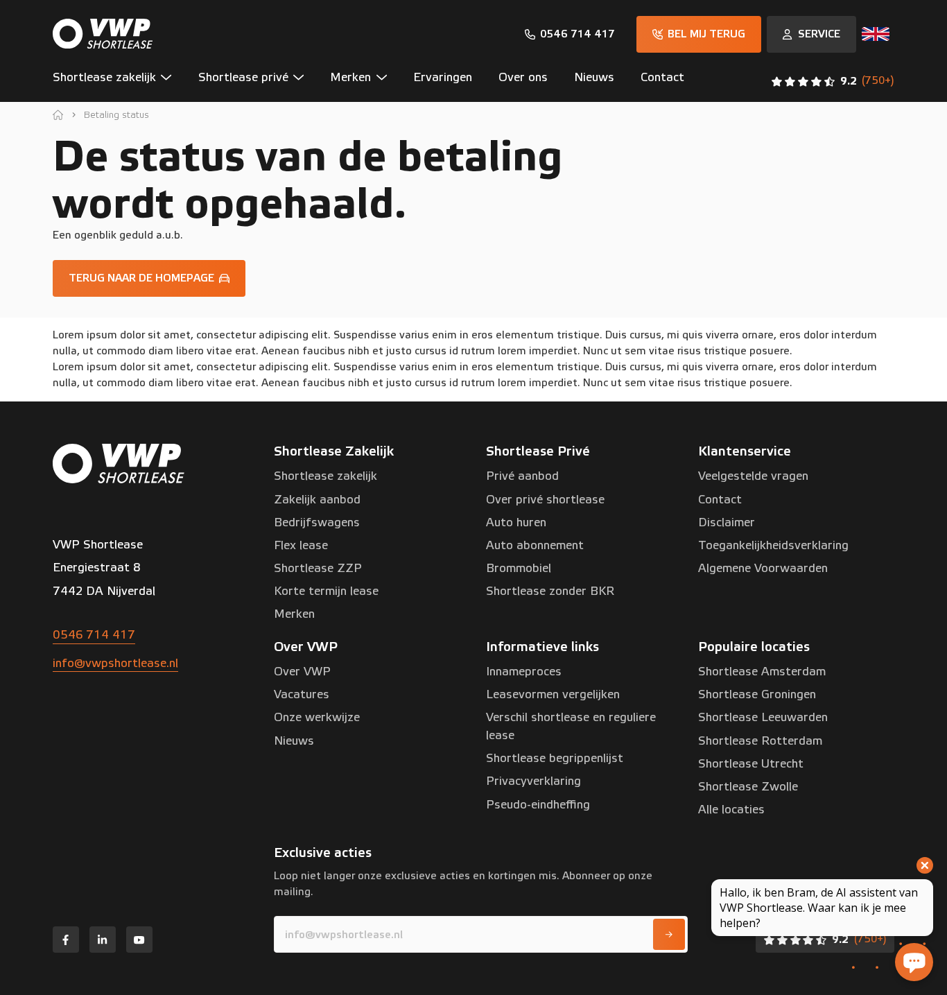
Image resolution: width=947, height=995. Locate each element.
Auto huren (516, 522)
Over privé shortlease (545, 499)
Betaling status (116, 114)
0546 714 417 (94, 634)
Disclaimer (726, 522)
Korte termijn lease (326, 591)
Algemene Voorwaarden (763, 568)
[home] (58, 115)
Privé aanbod (522, 476)
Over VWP (302, 671)
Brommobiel (518, 568)
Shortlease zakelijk (325, 476)
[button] (119, 81)
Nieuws (294, 740)
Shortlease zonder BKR (550, 591)
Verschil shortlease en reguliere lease (571, 726)
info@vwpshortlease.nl (115, 663)
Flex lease (301, 545)
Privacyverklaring (533, 781)
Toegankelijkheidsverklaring (773, 545)
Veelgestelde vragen (753, 476)
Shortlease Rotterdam (760, 740)
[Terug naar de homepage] (149, 278)
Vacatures (301, 694)
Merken (294, 614)
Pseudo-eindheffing (538, 804)
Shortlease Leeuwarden (763, 717)
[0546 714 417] (570, 34)
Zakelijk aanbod (317, 499)
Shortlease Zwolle (748, 786)
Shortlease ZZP (318, 568)
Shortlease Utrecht (750, 763)
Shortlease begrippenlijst (554, 758)
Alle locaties (731, 809)
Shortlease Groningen (757, 694)
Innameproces (524, 671)
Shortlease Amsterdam (762, 671)
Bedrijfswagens (317, 522)
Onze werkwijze (317, 717)
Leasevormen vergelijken (553, 694)
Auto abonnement (535, 545)
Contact (720, 499)
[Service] (811, 34)
